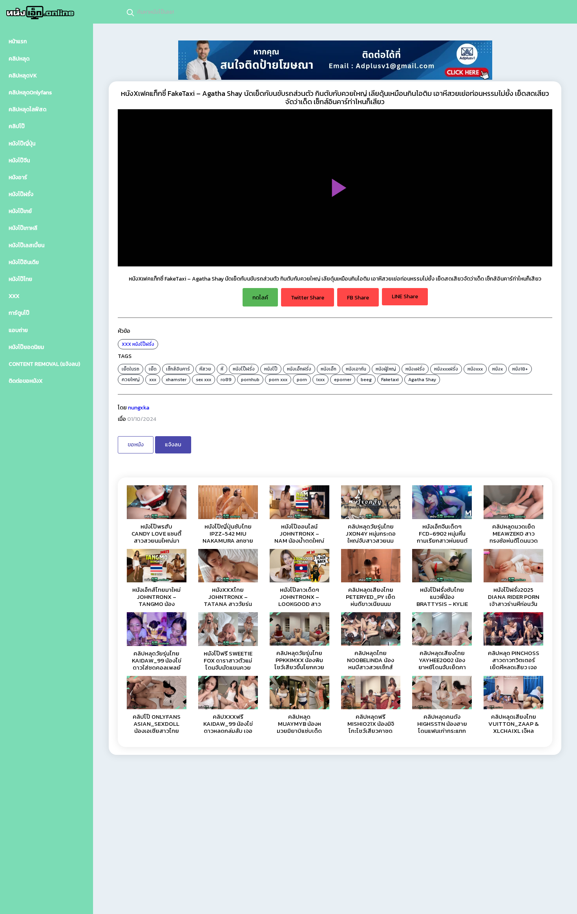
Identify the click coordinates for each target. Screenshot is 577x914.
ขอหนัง (136, 444)
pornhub (250, 379)
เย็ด (153, 369)
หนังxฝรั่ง (415, 369)
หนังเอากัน (356, 369)
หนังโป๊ (271, 369)
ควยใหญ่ (131, 379)
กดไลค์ (260, 298)
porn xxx (278, 379)
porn (302, 379)
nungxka (138, 408)
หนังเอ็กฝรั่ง (299, 369)
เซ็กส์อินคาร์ (178, 369)
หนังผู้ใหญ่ (386, 369)
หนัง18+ (520, 369)
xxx (152, 379)
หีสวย (205, 369)
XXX (126, 344)
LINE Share (405, 296)
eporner (342, 379)
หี (222, 369)
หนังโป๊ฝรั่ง (143, 344)
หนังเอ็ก (328, 369)
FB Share (358, 298)
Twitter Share (307, 298)
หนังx (497, 369)
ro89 (226, 379)
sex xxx (203, 379)
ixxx (320, 379)
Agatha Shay (422, 379)
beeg (366, 379)
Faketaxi (390, 379)
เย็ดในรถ (130, 369)
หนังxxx (475, 369)
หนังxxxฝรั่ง (446, 369)
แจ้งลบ (173, 444)
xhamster (176, 379)
